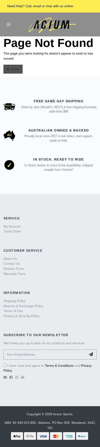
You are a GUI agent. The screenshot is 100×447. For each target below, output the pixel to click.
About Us (10, 258)
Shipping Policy (14, 301)
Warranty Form (14, 274)
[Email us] (5, 377)
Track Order (12, 231)
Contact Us (11, 263)
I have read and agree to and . (47, 368)
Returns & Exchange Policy (23, 306)
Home (15, 69)
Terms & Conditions (59, 365)
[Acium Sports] (51, 24)
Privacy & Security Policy (21, 316)
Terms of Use (13, 311)
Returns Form (13, 268)
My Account (11, 226)
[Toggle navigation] (8, 24)
